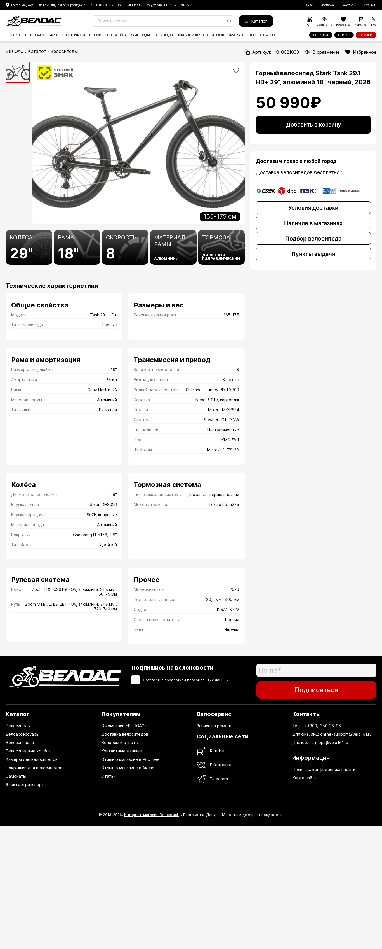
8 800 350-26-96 (108, 5)
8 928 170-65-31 (182, 5)
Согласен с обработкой (185, 680)
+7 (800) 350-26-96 (321, 725)
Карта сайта (304, 777)
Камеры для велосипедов (152, 35)
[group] (18, 72)
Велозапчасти (73, 35)
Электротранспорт (264, 35)
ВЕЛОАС (14, 51)
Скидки (366, 35)
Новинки (320, 35)
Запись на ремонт (214, 725)
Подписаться (316, 690)
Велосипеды (16, 35)
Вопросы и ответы (120, 742)
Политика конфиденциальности (323, 769)
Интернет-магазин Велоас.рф (151, 814)
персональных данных (207, 680)
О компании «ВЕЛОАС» (124, 725)
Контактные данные (121, 751)
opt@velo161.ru (157, 5)
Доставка (327, 5)
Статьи (108, 776)
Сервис (344, 35)
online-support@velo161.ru (75, 5)
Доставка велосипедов (124, 734)
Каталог (259, 21)
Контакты (349, 5)
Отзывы (369, 5)
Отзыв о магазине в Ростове (130, 759)
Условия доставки (313, 207)
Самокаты (236, 35)
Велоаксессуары (43, 35)
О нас (309, 5)
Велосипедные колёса (107, 35)
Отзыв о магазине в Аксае (127, 767)
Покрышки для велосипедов (200, 35)
